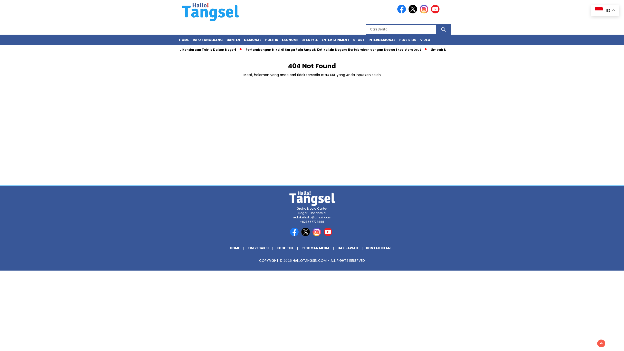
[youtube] (436, 12)
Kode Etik (285, 248)
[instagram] (425, 12)
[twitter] (414, 12)
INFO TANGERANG (208, 40)
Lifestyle (310, 40)
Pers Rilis (407, 40)
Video (425, 40)
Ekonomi (290, 40)
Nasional (252, 40)
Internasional (382, 40)
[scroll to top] (601, 343)
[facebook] (402, 12)
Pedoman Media (316, 248)
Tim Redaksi (258, 248)
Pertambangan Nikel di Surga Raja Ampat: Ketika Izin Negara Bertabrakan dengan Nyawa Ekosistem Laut (327, 50)
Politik (271, 40)
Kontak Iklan (378, 248)
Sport (359, 40)
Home (184, 40)
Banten (233, 40)
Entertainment (335, 40)
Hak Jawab (348, 248)
